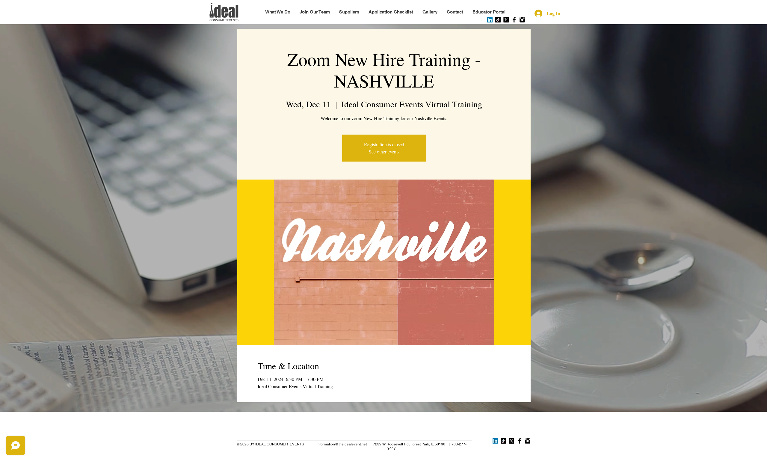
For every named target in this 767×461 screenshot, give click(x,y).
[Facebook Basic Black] (514, 19)
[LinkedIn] (490, 19)
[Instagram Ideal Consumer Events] (522, 19)
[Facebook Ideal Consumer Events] (519, 441)
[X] (506, 19)
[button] (489, 12)
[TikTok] (498, 19)
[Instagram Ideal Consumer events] (527, 441)
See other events (384, 151)
